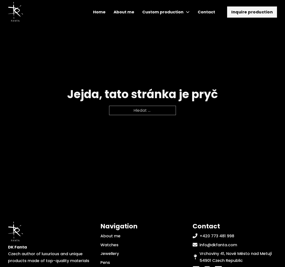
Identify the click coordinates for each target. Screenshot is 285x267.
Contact (206, 12)
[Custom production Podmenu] (188, 12)
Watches (109, 245)
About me (124, 12)
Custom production (162, 12)
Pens (105, 262)
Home (99, 12)
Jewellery (109, 253)
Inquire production (252, 12)
